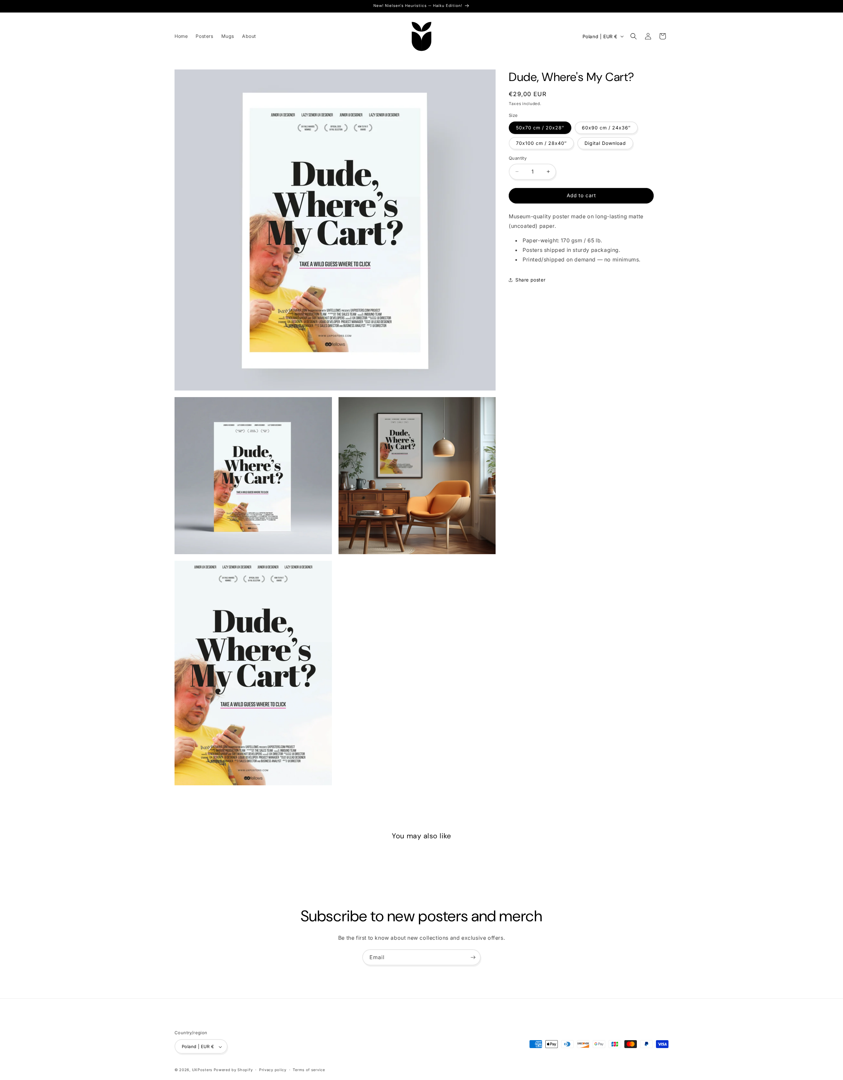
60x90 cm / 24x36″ (606, 127)
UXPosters (202, 1070)
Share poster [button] (530, 280)
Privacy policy (272, 1069)
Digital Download (605, 143)
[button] (633, 36)
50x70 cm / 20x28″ (540, 127)
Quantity (518, 158)
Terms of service (309, 1069)
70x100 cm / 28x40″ (541, 143)
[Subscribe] (473, 957)
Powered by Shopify (233, 1070)
